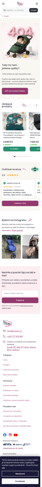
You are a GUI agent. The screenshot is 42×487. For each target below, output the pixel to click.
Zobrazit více (20, 203)
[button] (15, 156)
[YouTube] (15, 435)
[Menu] (3, 3)
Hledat (33, 10)
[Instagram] (10, 435)
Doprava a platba (9, 385)
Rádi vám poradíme (10, 375)
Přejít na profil (17, 230)
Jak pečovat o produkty (12, 411)
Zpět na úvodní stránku (15, 91)
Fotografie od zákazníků (12, 416)
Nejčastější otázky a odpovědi (14, 421)
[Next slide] (36, 105)
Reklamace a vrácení (11, 390)
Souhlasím (20, 481)
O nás (5, 360)
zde (3, 467)
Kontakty (6, 365)
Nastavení (20, 473)
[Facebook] (5, 435)
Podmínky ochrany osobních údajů (16, 400)
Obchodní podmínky (10, 395)
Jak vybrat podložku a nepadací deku (17, 426)
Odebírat (20, 300)
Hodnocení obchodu (11, 370)
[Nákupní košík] (36, 3)
